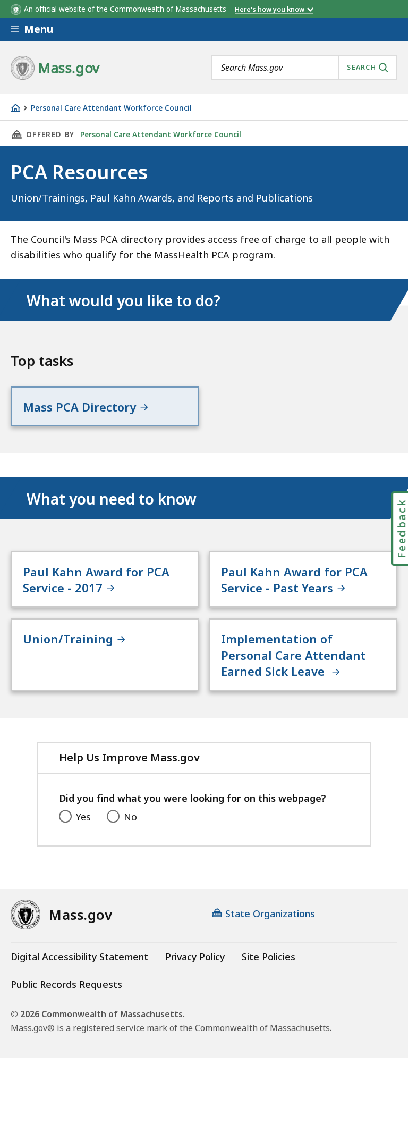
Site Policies (268, 956)
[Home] (15, 107)
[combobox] (304, 67)
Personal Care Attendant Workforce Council (111, 108)
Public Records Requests (66, 984)
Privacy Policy (195, 956)
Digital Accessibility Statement (79, 956)
